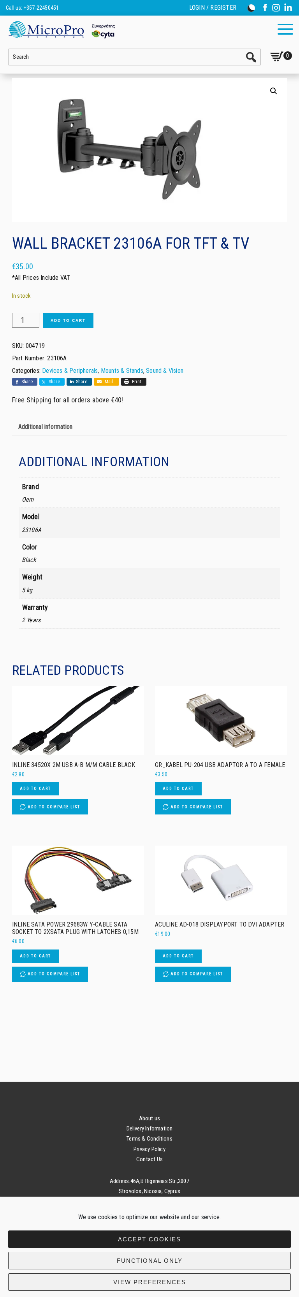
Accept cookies (149, 1239)
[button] (274, 91)
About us (149, 1118)
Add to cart (68, 320)
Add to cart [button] (35, 788)
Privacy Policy (149, 1149)
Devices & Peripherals (70, 370)
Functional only (150, 1260)
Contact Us (149, 1159)
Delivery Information (150, 1128)
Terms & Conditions (149, 1138)
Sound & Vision (164, 370)
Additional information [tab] (45, 426)
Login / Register (212, 8)
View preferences (149, 1282)
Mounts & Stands (122, 370)
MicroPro (61, 29)
